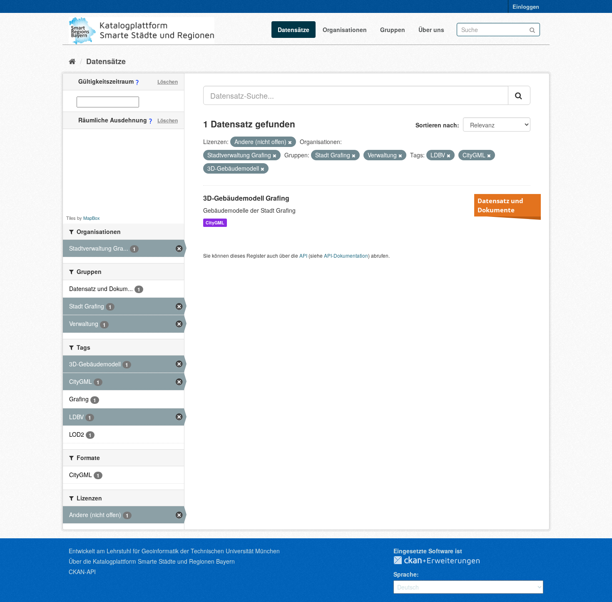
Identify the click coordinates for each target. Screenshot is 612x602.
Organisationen (345, 29)
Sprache (405, 574)
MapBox (91, 217)
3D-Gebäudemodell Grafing (246, 198)
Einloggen (525, 6)
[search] (519, 95)
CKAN (443, 561)
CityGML (215, 222)
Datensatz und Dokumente (500, 205)
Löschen (167, 81)
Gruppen (392, 29)
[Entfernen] (290, 142)
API (303, 255)
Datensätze (293, 29)
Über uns (431, 29)
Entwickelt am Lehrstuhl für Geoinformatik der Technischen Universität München (174, 551)
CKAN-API (82, 571)
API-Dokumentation (346, 255)
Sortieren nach (436, 125)
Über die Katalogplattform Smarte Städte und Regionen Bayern (152, 561)
